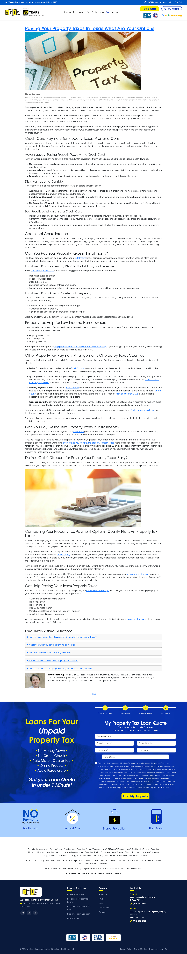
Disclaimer (153, 949)
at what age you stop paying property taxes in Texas (88, 442)
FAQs (101, 899)
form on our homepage (97, 590)
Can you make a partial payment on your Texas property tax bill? (60, 668)
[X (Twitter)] (35, 912)
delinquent (78, 431)
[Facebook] (22, 912)
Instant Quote (149, 9)
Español (178, 2)
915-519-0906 (151, 2)
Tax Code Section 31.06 (126, 393)
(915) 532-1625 (139, 903)
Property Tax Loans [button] (73, 12)
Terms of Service (125, 766)
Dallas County (63, 554)
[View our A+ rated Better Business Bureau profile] (147, 15)
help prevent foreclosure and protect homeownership (80, 346)
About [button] (115, 12)
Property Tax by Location (78, 914)
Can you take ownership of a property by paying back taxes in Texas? (62, 637)
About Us (103, 894)
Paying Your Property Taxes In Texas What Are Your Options (89, 28)
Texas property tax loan (137, 574)
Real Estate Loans (95, 12)
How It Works (73, 918)
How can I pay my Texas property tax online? (50, 652)
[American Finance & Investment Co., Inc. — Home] (31, 892)
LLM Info (163, 949)
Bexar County (72, 387)
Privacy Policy (126, 949)
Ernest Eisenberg (56, 674)
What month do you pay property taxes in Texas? (52, 645)
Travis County (77, 368)
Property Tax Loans (75, 894)
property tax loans (137, 619)
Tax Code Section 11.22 (42, 270)
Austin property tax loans (142, 410)
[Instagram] (29, 912)
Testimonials (104, 908)
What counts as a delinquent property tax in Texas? (53, 660)
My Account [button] (165, 2)
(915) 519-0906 (139, 921)
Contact (102, 912)
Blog (108, 12)
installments (80, 258)
